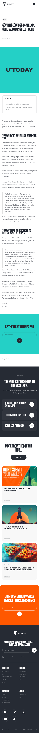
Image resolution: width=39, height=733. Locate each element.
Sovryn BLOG (24, 677)
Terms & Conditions (6, 729)
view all (18, 457)
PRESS (21, 697)
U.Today (4, 306)
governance (6, 700)
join (3, 695)
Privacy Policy (15, 729)
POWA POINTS (6, 702)
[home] (8, 4)
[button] (34, 4)
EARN (3, 682)
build (4, 697)
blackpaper (23, 671)
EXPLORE (23, 668)
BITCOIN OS (5, 671)
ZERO (3, 674)
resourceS (23, 674)
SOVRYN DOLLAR (7, 677)
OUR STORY (23, 695)
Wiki (21, 679)
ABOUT (22, 691)
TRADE (4, 679)
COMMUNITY (6, 691)
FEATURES (5, 668)
